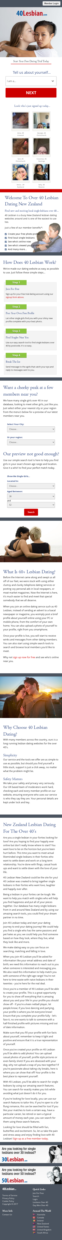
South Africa (42, 1232)
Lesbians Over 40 (40, 1202)
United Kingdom (44, 1229)
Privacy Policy (8, 1198)
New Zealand (43, 1223)
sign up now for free (24, 657)
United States (43, 1226)
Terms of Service (9, 1195)
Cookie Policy (8, 1201)
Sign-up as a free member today (30, 1138)
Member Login (51, 3)
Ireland (40, 1220)
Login (35, 1199)
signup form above (15, 297)
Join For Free (38, 1193)
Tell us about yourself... (32, 72)
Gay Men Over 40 (40, 1205)
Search (31, 512)
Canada (40, 1217)
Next (31, 92)
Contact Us (7, 1214)
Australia (41, 1214)
